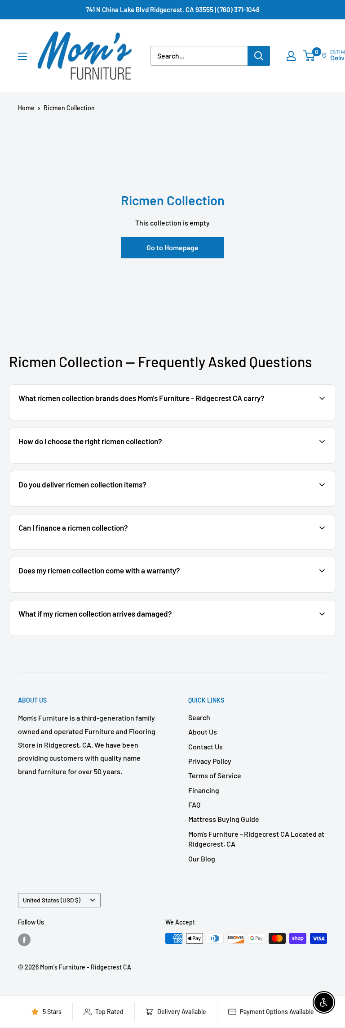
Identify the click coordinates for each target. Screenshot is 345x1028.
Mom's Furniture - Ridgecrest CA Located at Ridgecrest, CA (256, 839)
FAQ (194, 804)
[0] (309, 55)
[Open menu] (22, 56)
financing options (88, 548)
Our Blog (201, 858)
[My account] (291, 56)
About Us (202, 731)
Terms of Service (214, 775)
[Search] (259, 56)
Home (26, 108)
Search (199, 717)
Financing (203, 790)
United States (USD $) (51, 900)
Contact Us (205, 746)
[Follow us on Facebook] (24, 939)
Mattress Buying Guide (223, 819)
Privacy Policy (209, 761)
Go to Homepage (172, 247)
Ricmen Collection (69, 108)
